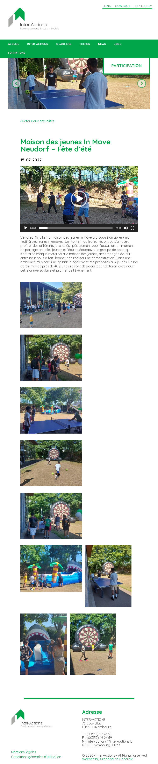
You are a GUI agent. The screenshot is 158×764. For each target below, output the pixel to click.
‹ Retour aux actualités (37, 121)
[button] (79, 199)
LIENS (106, 5)
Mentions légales (23, 752)
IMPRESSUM (143, 5)
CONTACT (122, 5)
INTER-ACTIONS (37, 44)
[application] (79, 199)
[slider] (76, 228)
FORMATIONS (16, 52)
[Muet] (126, 228)
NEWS (102, 44)
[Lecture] (26, 228)
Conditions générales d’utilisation (36, 757)
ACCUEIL (13, 44)
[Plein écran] (132, 228)
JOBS (117, 44)
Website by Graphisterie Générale (107, 759)
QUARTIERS (63, 44)
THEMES (84, 44)
